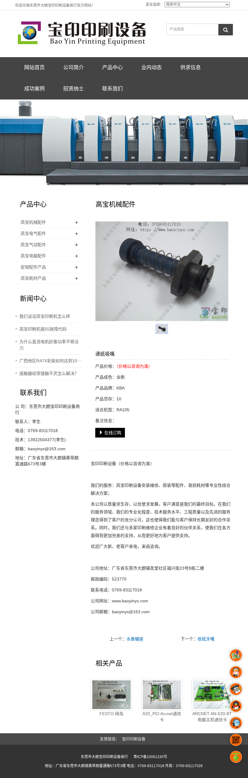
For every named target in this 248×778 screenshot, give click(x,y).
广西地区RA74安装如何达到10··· (50, 360)
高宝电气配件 (33, 233)
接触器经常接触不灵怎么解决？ (49, 373)
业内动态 (151, 67)
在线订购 (112, 432)
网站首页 (34, 67)
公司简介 (73, 67)
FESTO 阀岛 (111, 713)
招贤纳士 (73, 89)
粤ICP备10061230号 (150, 757)
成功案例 (34, 89)
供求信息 (190, 67)
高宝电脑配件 (33, 255)
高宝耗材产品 (33, 278)
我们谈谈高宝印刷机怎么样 (44, 316)
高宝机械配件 (33, 222)
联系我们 (112, 89)
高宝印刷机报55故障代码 (43, 329)
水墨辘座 (134, 638)
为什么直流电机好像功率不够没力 (49, 344)
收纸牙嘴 (205, 638)
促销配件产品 (33, 267)
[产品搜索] (225, 29)
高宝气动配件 (33, 244)
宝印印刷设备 (103, 463)
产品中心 (112, 67)
